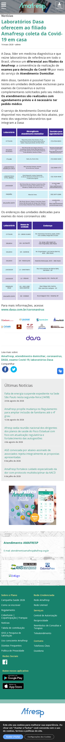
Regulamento (8, 610)
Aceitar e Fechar (13, 737)
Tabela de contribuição (13, 627)
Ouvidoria (39, 650)
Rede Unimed (40, 605)
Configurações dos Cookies (39, 737)
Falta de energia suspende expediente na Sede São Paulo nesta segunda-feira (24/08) (31, 395)
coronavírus (54, 356)
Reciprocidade (41, 620)
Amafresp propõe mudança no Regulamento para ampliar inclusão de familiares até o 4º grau (30, 412)
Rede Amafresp (42, 600)
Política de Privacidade (12, 650)
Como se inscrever (10, 605)
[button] (3, 5)
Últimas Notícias (18, 385)
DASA (4, 359)
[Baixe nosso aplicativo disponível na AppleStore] (16, 686)
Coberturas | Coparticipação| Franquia (14, 616)
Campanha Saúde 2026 (13, 600)
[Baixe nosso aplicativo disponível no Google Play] (16, 677)
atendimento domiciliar (30, 356)
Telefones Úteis (42, 645)
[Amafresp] (32, 6)
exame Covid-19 (19, 359)
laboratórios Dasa (42, 359)
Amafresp (7, 356)
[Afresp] (33, 711)
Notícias (7, 16)
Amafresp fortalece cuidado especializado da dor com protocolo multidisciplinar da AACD (30, 470)
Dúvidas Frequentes (11, 645)
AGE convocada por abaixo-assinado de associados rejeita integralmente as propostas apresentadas (31, 453)
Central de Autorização (45, 615)
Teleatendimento (42, 633)
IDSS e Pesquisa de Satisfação (11, 634)
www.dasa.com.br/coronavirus (22, 309)
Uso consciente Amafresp (14, 640)
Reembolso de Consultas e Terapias (47, 626)
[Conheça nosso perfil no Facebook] (16, 662)
